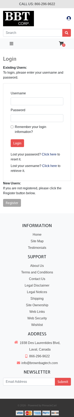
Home (37, 234)
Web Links (37, 311)
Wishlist (37, 325)
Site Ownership (37, 305)
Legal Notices (37, 292)
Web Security (37, 318)
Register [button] (12, 203)
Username (18, 93)
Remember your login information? (30, 129)
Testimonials (37, 247)
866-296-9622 (45, 4)
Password (18, 110)
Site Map (37, 241)
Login (17, 143)
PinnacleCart (49, 405)
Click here (49, 154)
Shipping (37, 298)
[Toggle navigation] (11, 44)
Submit (63, 381)
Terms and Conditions (37, 272)
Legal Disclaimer (37, 285)
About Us (37, 265)
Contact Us (37, 279)
